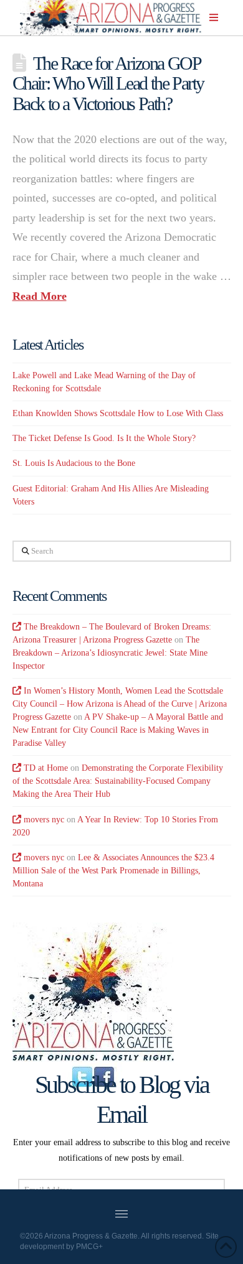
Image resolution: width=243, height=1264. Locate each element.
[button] (213, 17)
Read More (39, 296)
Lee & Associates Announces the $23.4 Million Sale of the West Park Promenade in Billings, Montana (113, 870)
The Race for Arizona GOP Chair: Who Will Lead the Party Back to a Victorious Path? (108, 83)
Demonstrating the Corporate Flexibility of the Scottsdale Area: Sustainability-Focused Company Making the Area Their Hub (117, 781)
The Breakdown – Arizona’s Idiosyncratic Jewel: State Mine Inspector (109, 653)
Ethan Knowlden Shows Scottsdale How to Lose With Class (117, 413)
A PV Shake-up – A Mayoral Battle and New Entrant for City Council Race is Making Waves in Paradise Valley (117, 730)
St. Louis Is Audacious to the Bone (73, 463)
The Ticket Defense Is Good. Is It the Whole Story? (104, 438)
